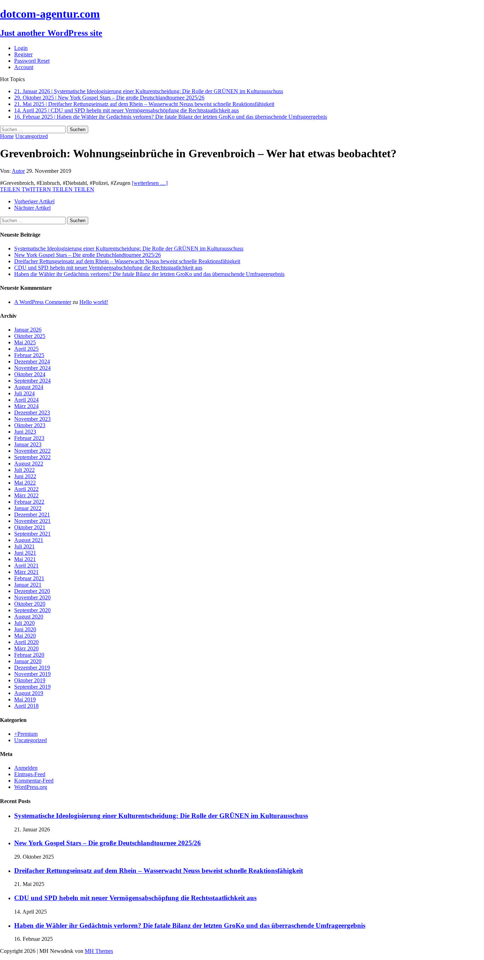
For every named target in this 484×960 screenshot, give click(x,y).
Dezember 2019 (32, 668)
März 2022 (26, 495)
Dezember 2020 (32, 591)
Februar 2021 (29, 578)
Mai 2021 (25, 559)
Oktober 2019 (29, 680)
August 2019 (28, 693)
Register (23, 54)
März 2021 (26, 572)
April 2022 (26, 489)
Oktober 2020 (29, 604)
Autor (18, 171)
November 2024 (32, 368)
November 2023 (32, 419)
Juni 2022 (25, 476)
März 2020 (26, 648)
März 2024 (26, 406)
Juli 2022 (24, 470)
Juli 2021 (24, 546)
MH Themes (99, 951)
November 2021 (32, 521)
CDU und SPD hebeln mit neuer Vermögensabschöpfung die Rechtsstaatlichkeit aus (108, 268)
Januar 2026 (27, 330)
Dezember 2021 (32, 515)
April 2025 (26, 349)
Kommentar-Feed (34, 781)
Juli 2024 (24, 393)
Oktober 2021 (29, 527)
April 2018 (26, 706)
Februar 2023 (29, 438)
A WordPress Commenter (42, 302)
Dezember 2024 (32, 361)
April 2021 (26, 566)
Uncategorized (30, 740)
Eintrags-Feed (29, 774)
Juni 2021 (25, 553)
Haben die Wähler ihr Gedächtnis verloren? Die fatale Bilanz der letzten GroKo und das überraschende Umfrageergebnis (149, 274)
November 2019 (32, 674)
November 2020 (32, 597)
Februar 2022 (29, 502)
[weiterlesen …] (150, 183)
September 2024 (32, 381)
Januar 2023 (27, 444)
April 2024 (26, 400)
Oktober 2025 (29, 336)
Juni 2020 (25, 629)
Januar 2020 (27, 661)
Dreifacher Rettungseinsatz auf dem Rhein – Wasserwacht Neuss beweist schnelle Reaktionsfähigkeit (127, 261)
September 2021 (32, 534)
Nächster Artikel (32, 208)
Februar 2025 (29, 355)
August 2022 (28, 464)
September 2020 (32, 610)
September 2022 (32, 457)
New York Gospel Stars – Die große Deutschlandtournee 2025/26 (87, 255)
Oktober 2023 (29, 425)
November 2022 (32, 451)
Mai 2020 (25, 636)
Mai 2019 (25, 699)
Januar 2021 (27, 585)
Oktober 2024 (29, 374)
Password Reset (32, 61)
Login (21, 48)
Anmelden (26, 768)
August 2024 (28, 387)
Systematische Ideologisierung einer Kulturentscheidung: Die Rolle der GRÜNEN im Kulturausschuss (128, 248)
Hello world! (93, 302)
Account (23, 67)
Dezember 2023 (32, 413)
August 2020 (28, 617)
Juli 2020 (24, 623)
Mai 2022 (25, 483)
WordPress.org (30, 787)
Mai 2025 (25, 342)
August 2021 (28, 540)
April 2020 (26, 642)
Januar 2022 (27, 508)
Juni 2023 (25, 432)
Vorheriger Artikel (34, 201)
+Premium (26, 734)
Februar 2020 (29, 655)
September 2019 (32, 687)
